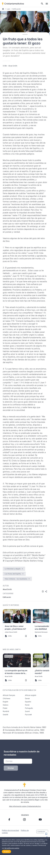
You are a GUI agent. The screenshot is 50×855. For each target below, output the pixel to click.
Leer (8, 9)
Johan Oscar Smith (11, 632)
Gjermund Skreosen (41, 632)
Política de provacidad (10, 830)
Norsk (27, 705)
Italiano (5, 705)
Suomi (27, 711)
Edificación (16, 9)
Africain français (9, 695)
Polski (5, 708)
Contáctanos (42, 831)
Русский (28, 714)
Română (6, 711)
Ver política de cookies (12, 848)
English (5, 702)
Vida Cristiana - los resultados (16, 579)
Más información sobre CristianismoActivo (25, 806)
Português (29, 708)
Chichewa (6, 698)
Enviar (11, 768)
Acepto (6, 851)
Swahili (5, 714)
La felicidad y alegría (12, 569)
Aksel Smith (12, 66)
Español (28, 702)
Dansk (27, 698)
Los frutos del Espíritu (13, 574)
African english (30, 695)
